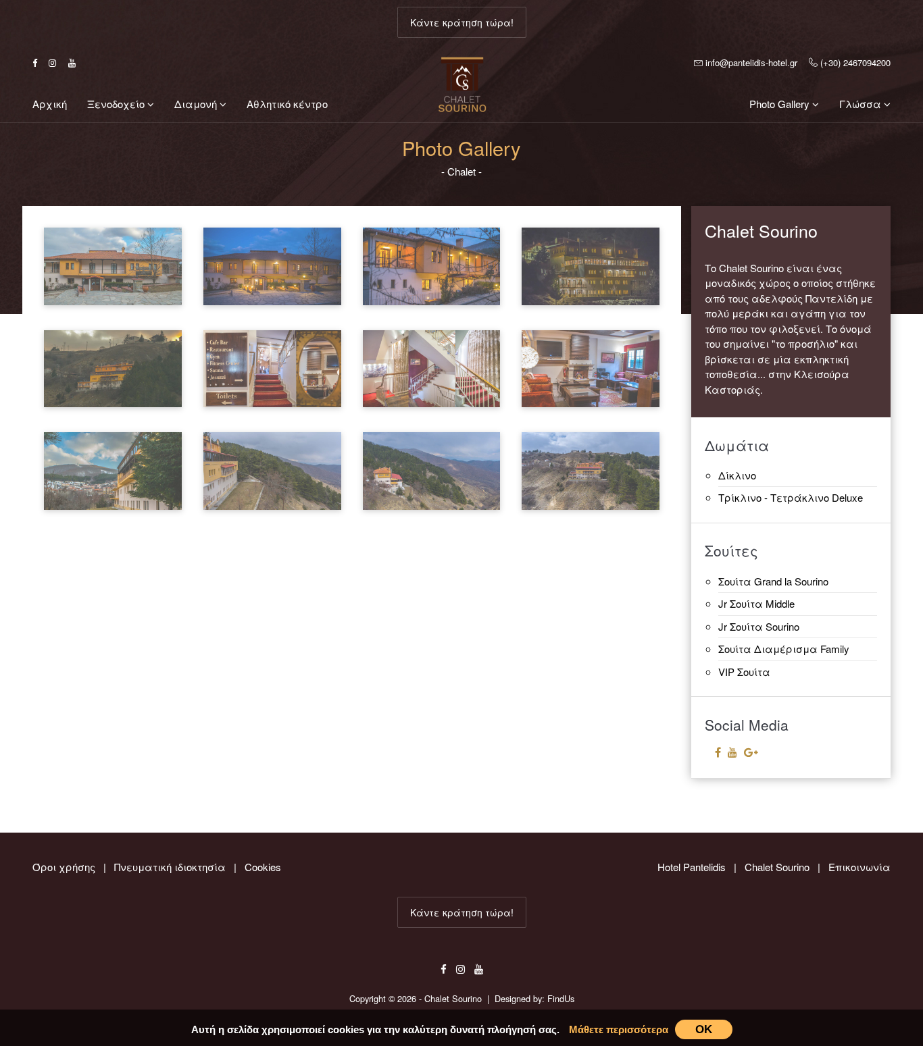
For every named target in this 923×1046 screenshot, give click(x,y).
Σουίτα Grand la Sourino (773, 581)
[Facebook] (718, 752)
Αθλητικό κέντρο (287, 104)
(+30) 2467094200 (854, 62)
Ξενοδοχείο (117, 104)
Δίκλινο (737, 475)
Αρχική (49, 104)
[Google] (751, 752)
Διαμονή (197, 104)
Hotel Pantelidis (691, 867)
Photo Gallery (780, 104)
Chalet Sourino (777, 867)
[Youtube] (732, 752)
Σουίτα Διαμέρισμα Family (783, 649)
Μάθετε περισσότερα (618, 1029)
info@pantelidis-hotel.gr (750, 62)
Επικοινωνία (859, 867)
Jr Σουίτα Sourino (758, 626)
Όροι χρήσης (63, 867)
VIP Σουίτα (744, 671)
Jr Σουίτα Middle (756, 603)
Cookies (263, 867)
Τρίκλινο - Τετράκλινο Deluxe (790, 497)
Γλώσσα (861, 104)
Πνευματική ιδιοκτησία (170, 867)
